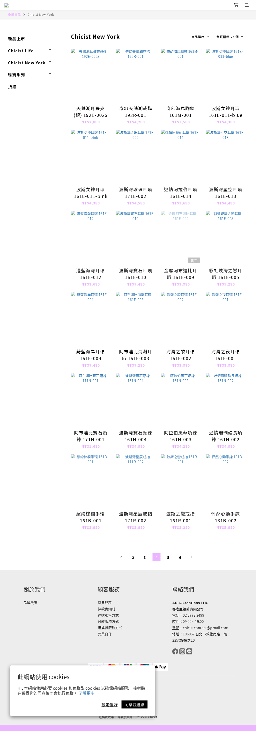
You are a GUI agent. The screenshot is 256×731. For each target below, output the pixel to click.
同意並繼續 (134, 704)
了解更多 (86, 693)
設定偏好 (110, 704)
